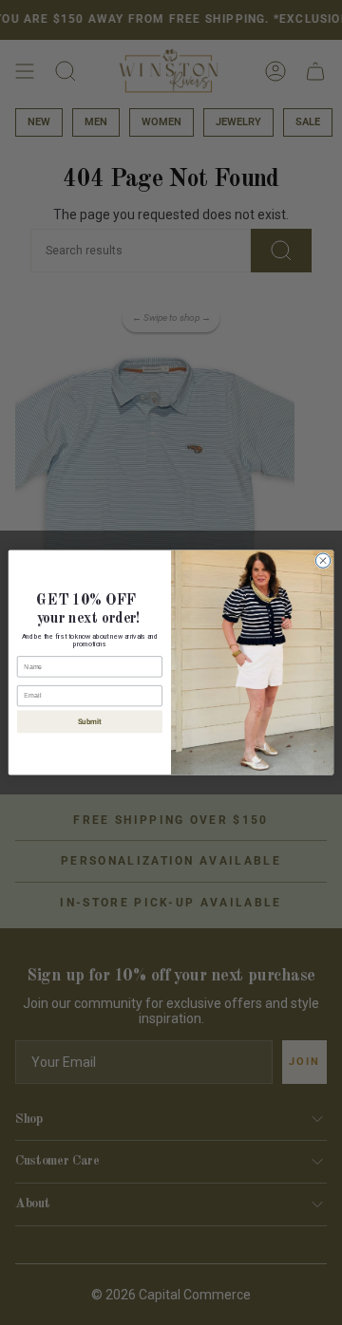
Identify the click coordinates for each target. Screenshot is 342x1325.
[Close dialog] (322, 560)
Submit (90, 722)
